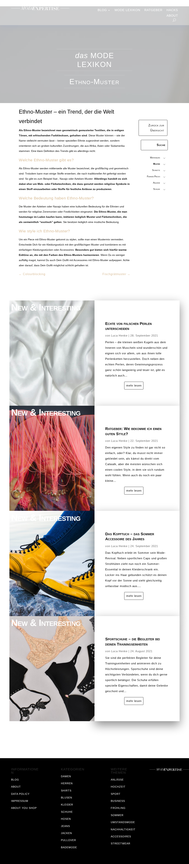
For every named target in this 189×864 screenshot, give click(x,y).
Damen (66, 776)
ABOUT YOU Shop (24, 807)
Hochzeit (118, 786)
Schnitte (156, 170)
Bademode (69, 847)
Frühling (118, 807)
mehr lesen (134, 385)
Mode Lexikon (127, 10)
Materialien (155, 157)
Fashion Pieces (153, 176)
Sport (116, 793)
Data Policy (20, 793)
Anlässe (156, 182)
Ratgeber (153, 10)
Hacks (172, 10)
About (172, 15)
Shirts (66, 790)
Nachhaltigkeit (123, 829)
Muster (156, 164)
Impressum (19, 800)
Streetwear (120, 843)
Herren (67, 783)
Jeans (65, 826)
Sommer (117, 815)
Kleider (67, 804)
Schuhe (156, 189)
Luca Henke (119, 335)
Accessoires (121, 836)
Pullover (68, 840)
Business (118, 800)
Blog (102, 10)
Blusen (66, 797)
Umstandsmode (123, 822)
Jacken (66, 833)
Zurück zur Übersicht (156, 128)
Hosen (66, 818)
